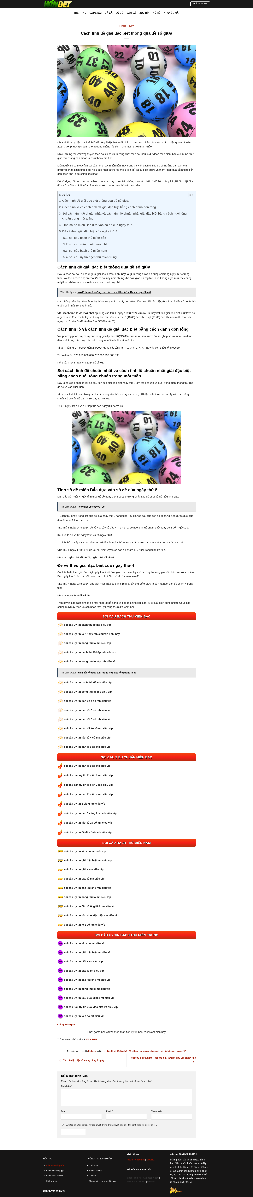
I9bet (129, 1178)
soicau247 (181, 1051)
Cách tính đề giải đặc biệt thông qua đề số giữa (95, 200)
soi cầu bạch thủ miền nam (88, 250)
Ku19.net (140, 1159)
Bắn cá (131, 13)
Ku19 (156, 1178)
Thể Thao (80, 13)
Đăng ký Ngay (66, 1024)
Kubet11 (148, 1178)
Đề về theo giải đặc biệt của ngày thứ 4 (89, 231)
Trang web (156, 1111)
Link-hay (126, 26)
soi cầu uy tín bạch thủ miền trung (93, 257)
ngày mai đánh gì (151, 1051)
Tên (63, 1111)
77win (129, 1159)
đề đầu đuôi (122, 1051)
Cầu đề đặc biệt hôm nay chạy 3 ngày (83, 1060)
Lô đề (119, 13)
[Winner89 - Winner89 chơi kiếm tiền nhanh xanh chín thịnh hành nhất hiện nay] (57, 4)
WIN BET (91, 1039)
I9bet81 (150, 1159)
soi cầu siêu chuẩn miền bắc (89, 244)
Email (109, 1111)
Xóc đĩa (144, 13)
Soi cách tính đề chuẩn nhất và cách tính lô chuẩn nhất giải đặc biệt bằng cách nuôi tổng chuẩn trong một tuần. (124, 216)
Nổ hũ (157, 13)
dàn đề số (111, 1051)
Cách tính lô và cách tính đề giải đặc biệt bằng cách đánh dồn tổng (109, 207)
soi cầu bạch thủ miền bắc (87, 238)
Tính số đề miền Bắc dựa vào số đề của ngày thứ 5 (98, 225)
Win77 (142, 1181)
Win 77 (137, 1178)
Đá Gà (109, 13)
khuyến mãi (171, 13)
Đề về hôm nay (135, 1051)
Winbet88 (131, 1181)
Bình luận (66, 1086)
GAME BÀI (95, 13)
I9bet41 (151, 1181)
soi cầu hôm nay (167, 1051)
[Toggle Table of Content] (189, 194)
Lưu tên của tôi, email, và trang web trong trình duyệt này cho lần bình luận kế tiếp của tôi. (111, 1125)
